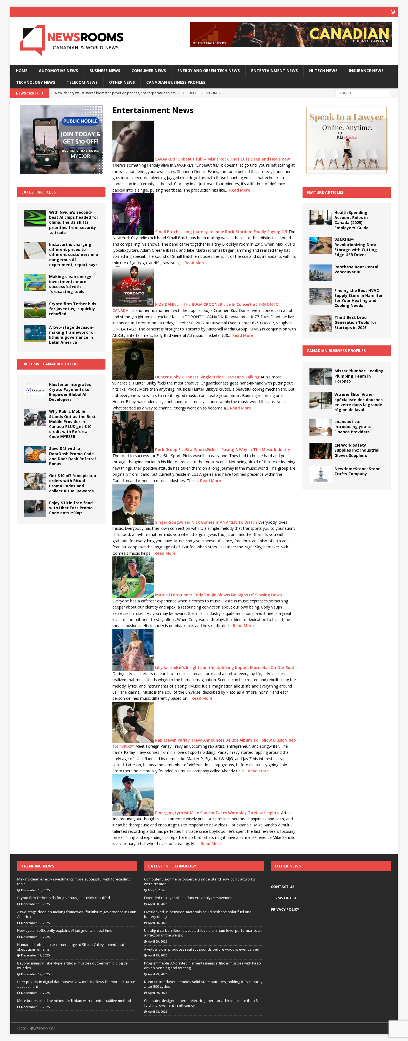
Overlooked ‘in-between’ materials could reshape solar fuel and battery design (197, 914)
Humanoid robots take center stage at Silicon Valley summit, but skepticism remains (70, 947)
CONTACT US (282, 886)
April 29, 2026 (157, 941)
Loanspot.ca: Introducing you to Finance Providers (353, 426)
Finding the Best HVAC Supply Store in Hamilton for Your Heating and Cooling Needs (359, 298)
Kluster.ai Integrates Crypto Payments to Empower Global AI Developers (70, 392)
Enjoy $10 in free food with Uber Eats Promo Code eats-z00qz (71, 507)
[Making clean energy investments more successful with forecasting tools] (35, 282)
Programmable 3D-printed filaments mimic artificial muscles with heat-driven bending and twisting (202, 965)
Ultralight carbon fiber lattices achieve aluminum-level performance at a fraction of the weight (202, 933)
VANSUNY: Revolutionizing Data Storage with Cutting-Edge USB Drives (356, 247)
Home (21, 70)
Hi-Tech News (323, 70)
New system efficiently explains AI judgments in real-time (64, 930)
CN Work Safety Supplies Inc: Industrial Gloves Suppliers (356, 450)
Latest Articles (38, 192)
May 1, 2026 (156, 890)
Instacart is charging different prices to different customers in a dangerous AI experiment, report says (73, 254)
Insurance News (366, 70)
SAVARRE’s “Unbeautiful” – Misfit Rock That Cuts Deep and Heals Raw (222, 159)
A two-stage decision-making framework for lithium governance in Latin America (72, 335)
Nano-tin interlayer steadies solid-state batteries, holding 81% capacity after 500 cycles (203, 984)
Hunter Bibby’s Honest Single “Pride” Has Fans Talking (207, 377)
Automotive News (58, 70)
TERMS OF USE (284, 897)
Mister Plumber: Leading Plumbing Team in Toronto (359, 375)
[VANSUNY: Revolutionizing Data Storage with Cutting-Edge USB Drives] (320, 245)
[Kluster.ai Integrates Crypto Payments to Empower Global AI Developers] (35, 390)
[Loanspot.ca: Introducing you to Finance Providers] (320, 427)
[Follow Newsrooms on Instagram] (393, 12)
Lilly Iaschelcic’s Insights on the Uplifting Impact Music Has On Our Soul (224, 667)
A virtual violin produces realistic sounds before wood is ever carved (201, 949)
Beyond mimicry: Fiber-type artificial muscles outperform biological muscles (72, 965)
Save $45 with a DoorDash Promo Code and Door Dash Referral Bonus (72, 456)
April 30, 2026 (157, 904)
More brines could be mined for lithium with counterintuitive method (74, 1000)
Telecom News (82, 82)
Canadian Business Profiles (175, 82)
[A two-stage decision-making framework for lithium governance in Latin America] (35, 333)
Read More (239, 190)
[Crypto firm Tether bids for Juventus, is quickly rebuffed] (35, 309)
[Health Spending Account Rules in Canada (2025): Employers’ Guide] (320, 217)
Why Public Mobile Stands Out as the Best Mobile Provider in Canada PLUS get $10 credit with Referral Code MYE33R (72, 424)
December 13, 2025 (35, 890)
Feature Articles (325, 192)
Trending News (37, 866)
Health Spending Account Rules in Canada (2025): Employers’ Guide (351, 220)
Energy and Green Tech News (208, 70)
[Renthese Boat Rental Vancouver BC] (320, 272)
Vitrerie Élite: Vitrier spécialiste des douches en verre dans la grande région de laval (358, 402)
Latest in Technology (172, 866)
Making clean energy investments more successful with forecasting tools (70, 284)
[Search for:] (363, 92)
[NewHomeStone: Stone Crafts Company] (320, 474)
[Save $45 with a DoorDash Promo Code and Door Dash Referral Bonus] (35, 454)
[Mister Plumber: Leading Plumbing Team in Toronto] (320, 376)
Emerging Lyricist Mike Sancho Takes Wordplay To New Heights (217, 812)
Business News (104, 70)
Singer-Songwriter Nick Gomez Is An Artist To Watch (206, 522)
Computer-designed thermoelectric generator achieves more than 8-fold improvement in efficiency (201, 1003)
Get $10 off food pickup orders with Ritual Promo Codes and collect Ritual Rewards (72, 483)
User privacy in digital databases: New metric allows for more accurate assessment (76, 984)
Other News (122, 82)
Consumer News (149, 70)
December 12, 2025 (35, 923)
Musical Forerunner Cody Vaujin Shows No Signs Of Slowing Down (218, 594)
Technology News (35, 82)
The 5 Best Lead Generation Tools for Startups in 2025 (355, 322)
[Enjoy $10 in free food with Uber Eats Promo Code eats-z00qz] (35, 508)
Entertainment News (274, 70)
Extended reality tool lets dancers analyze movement (189, 897)
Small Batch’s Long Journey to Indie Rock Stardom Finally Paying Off (221, 231)
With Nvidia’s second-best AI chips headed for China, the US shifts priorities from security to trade (73, 222)
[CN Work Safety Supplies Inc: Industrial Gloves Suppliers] (320, 451)
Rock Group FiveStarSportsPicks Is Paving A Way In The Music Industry (222, 449)
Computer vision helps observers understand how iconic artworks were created (199, 881)
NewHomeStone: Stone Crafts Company (357, 471)
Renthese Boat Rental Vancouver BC (356, 269)
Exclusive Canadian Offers (50, 363)
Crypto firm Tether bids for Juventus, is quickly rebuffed (72, 308)
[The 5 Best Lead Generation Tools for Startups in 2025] (320, 323)
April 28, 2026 (157, 1011)
